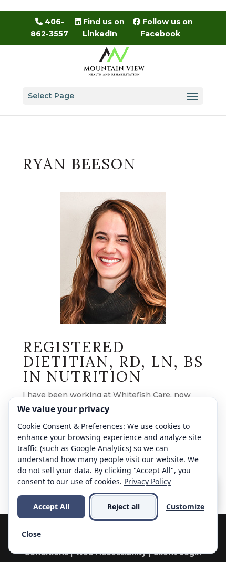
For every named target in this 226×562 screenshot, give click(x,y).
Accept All (51, 507)
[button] (113, 96)
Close (31, 534)
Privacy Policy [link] (147, 481)
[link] (114, 60)
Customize (185, 507)
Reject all (123, 507)
